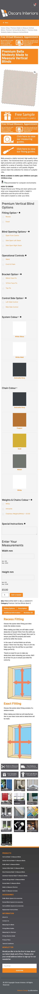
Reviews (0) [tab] (28, 613)
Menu (6, 22)
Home (3, 28)
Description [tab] (22, 608)
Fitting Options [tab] (9, 608)
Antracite (8, 508)
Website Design (22, 990)
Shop (8, 28)
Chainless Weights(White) (17, 513)
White (7, 503)
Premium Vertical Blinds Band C (16, 30)
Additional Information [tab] (12, 613)
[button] (35, 72)
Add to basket (16, 595)
